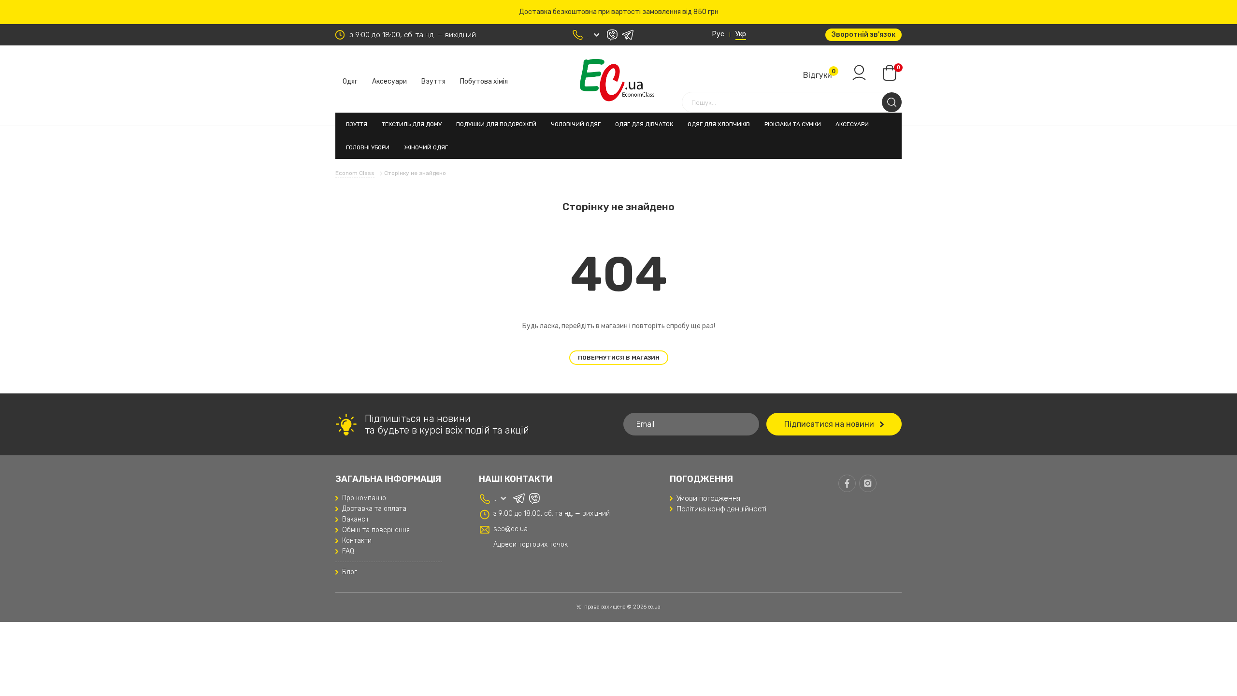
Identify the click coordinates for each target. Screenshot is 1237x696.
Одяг (350, 81)
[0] (889, 73)
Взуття (433, 81)
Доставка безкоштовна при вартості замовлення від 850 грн (619, 12)
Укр (740, 34)
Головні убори (367, 147)
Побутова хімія (484, 81)
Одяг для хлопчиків (719, 124)
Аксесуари (389, 81)
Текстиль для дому (412, 124)
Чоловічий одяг (576, 124)
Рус (718, 34)
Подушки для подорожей (496, 124)
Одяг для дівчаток (644, 124)
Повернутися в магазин (619, 357)
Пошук (892, 102)
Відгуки (817, 75)
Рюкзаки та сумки (792, 124)
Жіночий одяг (426, 147)
